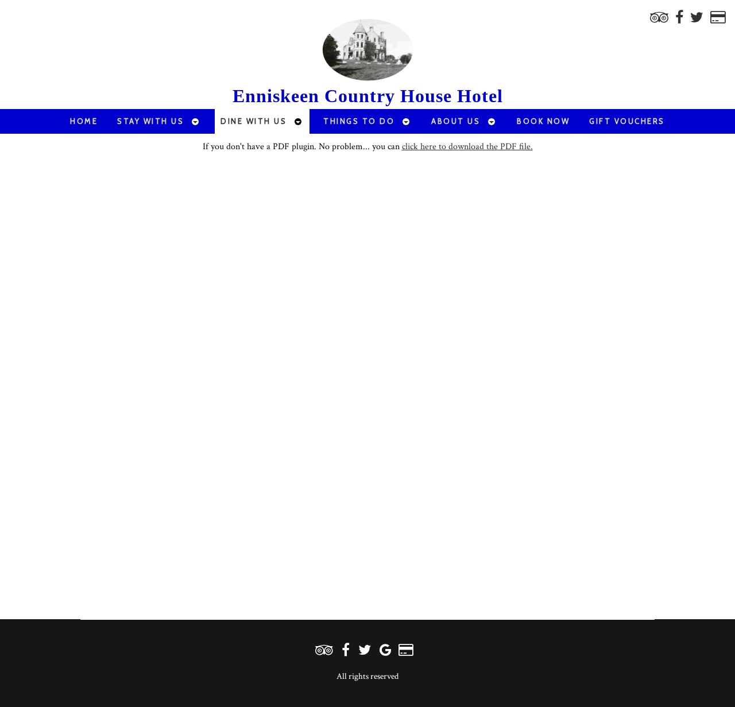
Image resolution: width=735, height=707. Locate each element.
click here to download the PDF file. (467, 147)
